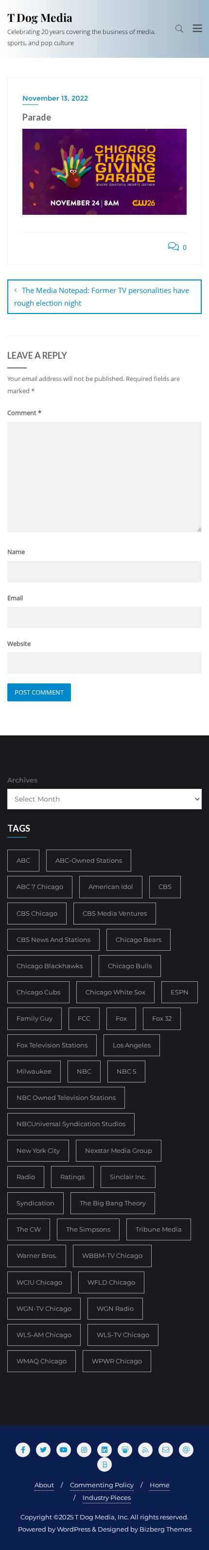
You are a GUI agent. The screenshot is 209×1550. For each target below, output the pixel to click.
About (44, 1485)
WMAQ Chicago (42, 1361)
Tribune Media (159, 1229)
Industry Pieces (107, 1497)
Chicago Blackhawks (50, 966)
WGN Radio (115, 1308)
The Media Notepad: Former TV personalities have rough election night (101, 296)
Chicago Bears (138, 939)
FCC (84, 1018)
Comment (24, 412)
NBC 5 (126, 1071)
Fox (121, 1018)
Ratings (72, 1177)
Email (15, 597)
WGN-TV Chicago (44, 1308)
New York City (38, 1150)
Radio (26, 1177)
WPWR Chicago (117, 1361)
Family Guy (34, 1018)
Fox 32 (162, 1018)
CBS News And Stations (53, 939)
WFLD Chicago (111, 1282)
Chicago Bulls (130, 966)
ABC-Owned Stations (88, 860)
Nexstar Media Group (118, 1150)
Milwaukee (34, 1071)
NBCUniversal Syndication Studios (71, 1124)
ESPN (180, 992)
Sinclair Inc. (128, 1177)
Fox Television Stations (52, 1045)
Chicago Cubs (38, 992)
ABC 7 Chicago (40, 886)
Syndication (35, 1203)
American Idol (110, 886)
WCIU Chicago (39, 1282)
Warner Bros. (37, 1255)
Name (16, 551)
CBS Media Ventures (115, 913)
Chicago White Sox (115, 992)
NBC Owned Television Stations (66, 1097)
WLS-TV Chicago (123, 1335)
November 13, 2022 (55, 98)
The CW (29, 1229)
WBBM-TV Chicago (112, 1255)
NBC (84, 1071)
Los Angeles (132, 1045)
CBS (165, 886)
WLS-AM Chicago (44, 1335)
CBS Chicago (37, 913)
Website (19, 643)
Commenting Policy (102, 1485)
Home (160, 1485)
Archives (22, 780)
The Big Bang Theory (113, 1203)
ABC (23, 860)
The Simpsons (88, 1229)
